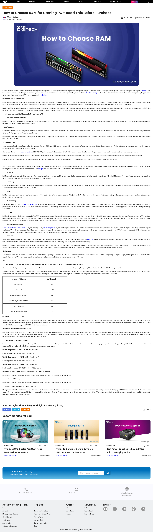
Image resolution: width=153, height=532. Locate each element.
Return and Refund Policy (42, 514)
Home (18, 2)
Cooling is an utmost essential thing (14, 228)
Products (33, 2)
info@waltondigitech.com (76, 493)
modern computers (25, 152)
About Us (5, 511)
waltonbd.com (127, 496)
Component (8, 7)
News (81, 2)
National (68, 508)
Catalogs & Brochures (9, 526)
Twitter (16, 409)
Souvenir (68, 514)
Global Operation (7, 517)
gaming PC (144, 90)
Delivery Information (40, 523)
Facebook (7, 409)
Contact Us (97, 2)
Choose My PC (116, 2)
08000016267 (28, 493)
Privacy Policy (38, 517)
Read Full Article (10, 455)
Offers (134, 2)
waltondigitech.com (127, 493)
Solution (50, 2)
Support (66, 2)
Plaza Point (38, 508)
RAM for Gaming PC (92, 93)
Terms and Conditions (41, 511)
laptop (44, 95)
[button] (148, 441)
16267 (21, 493)
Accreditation (6, 523)
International (70, 511)
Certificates (6, 520)
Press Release (89, 514)
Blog (35, 526)
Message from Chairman (10, 514)
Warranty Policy (39, 520)
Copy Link (25, 409)
